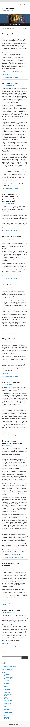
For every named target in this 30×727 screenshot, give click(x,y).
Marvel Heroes (13, 603)
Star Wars (6, 686)
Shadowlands (7, 709)
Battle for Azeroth (8, 694)
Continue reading (6, 74)
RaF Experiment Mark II (9, 705)
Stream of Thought (16, 24)
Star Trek (6, 685)
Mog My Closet (7, 703)
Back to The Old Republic (11, 610)
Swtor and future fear (10, 83)
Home (4, 24)
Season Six (8, 683)
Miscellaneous (5, 668)
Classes (5, 697)
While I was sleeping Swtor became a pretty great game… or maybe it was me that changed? (12, 197)
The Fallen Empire (9, 285)
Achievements (7, 692)
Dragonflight (7, 698)
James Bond (7, 674)
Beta (6, 701)
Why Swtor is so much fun (12, 237)
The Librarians (7, 689)
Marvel (5, 675)
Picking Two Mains (9, 34)
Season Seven (9, 682)
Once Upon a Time (8, 678)
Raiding (5, 706)
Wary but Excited (8, 339)
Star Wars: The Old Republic (12, 77)
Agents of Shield (9, 677)
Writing (4, 715)
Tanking (5, 711)
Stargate (6, 688)
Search (3, 655)
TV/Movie (4, 672)
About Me (9, 24)
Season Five (8, 680)
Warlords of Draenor (8, 714)
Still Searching (8, 8)
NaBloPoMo (8, 557)
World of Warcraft (6, 691)
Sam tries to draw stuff (7, 669)
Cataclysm (6, 695)
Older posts (5, 651)
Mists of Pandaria (8, 700)
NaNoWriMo (6, 718)
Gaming (7, 603)
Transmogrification (8, 712)
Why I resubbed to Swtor (11, 382)
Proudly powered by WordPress (15, 724)
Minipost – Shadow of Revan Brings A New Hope (12, 442)
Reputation (6, 708)
